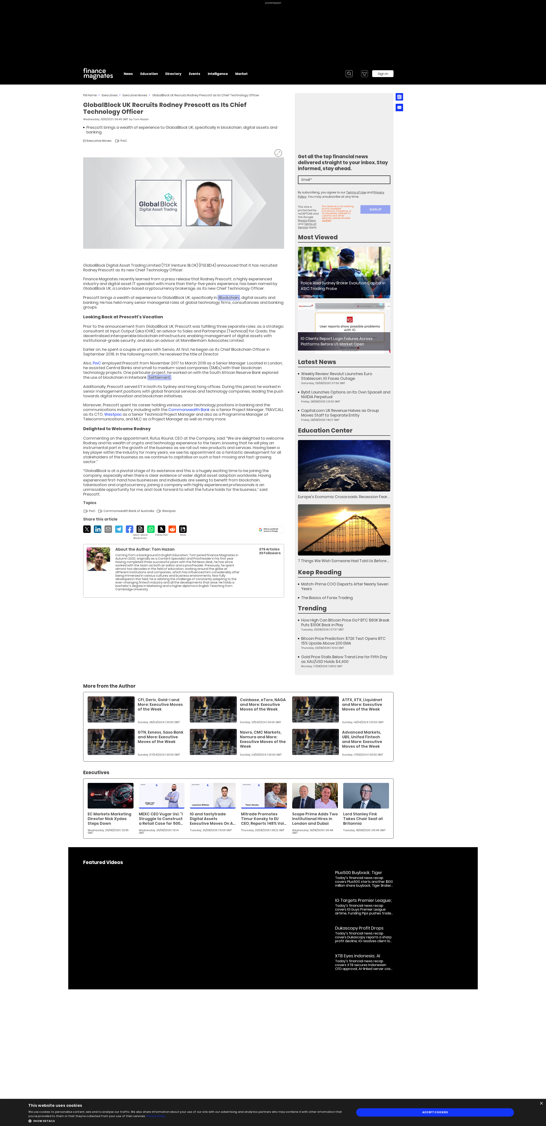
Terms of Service (307, 225)
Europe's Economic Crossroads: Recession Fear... (343, 496)
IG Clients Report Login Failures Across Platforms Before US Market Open (337, 341)
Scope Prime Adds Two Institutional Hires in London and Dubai (315, 818)
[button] (186, 1120)
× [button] (541, 1103)
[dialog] (273, 1112)
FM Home (90, 95)
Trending (312, 608)
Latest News (317, 362)
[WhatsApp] (151, 529)
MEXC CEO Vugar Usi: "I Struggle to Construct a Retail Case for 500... (161, 818)
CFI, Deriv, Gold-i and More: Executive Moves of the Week (160, 704)
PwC (97, 363)
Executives (110, 95)
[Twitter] (87, 529)
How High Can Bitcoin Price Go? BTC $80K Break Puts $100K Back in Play (345, 622)
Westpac (113, 414)
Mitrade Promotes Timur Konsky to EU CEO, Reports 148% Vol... (263, 818)
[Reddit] (172, 529)
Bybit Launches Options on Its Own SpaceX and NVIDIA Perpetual (345, 394)
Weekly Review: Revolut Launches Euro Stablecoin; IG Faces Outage (336, 376)
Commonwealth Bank (189, 409)
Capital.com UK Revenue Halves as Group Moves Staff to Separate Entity (340, 413)
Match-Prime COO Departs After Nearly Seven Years (344, 586)
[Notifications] (364, 73)
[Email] (108, 529)
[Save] (183, 531)
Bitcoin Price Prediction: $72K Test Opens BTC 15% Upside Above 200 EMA (343, 641)
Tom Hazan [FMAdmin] (141, 119)
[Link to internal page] (98, 559)
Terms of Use (356, 192)
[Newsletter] (399, 97)
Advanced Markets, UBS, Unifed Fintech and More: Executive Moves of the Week (362, 739)
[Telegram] (119, 529)
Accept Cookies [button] (435, 1112)
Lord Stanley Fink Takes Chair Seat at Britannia (363, 818)
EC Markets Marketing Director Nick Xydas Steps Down (109, 818)
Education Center (325, 430)
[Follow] (161, 531)
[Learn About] (140, 532)
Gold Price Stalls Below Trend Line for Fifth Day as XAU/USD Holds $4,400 (344, 659)
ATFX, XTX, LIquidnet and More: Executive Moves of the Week (362, 704)
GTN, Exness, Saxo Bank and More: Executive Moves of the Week (160, 737)
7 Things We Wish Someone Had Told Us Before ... (343, 560)
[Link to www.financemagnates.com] (344, 272)
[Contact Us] (399, 107)
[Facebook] (129, 529)
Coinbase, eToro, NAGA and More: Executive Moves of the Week (263, 704)
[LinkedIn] (97, 529)
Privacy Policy (307, 220)
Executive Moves (135, 95)
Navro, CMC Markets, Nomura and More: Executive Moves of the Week (263, 739)
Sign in (383, 73)
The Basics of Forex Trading (327, 597)
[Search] (349, 73)
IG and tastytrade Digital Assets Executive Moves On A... (212, 818)
